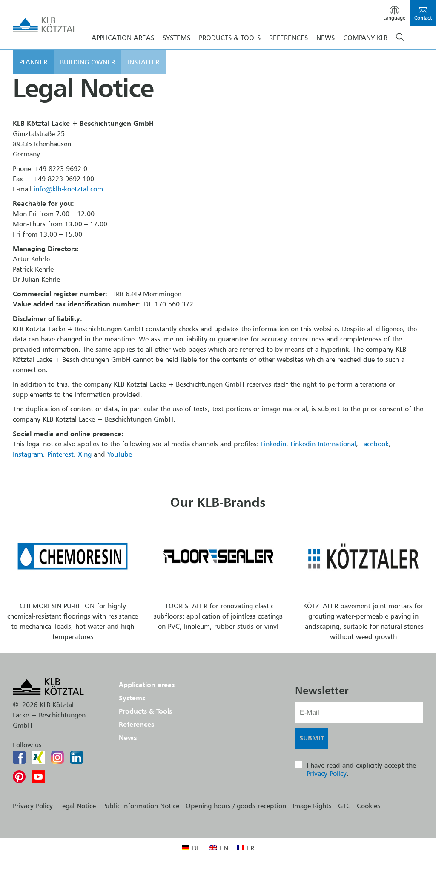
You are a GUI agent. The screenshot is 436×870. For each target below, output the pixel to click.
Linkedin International (323, 443)
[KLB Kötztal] (45, 24)
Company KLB (365, 37)
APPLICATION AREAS (123, 37)
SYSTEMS (176, 37)
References (288, 37)
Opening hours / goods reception (236, 805)
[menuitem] (191, 847)
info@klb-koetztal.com (68, 189)
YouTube (119, 454)
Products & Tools (230, 37)
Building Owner (87, 62)
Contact (423, 17)
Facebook (374, 443)
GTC (344, 805)
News (325, 37)
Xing (85, 454)
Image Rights (312, 805)
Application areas (147, 684)
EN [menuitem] (224, 848)
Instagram (28, 454)
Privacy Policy (327, 773)
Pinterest (60, 454)
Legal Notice (77, 805)
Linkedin (273, 443)
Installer (143, 62)
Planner (33, 62)
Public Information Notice (140, 805)
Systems (132, 698)
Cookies (368, 805)
